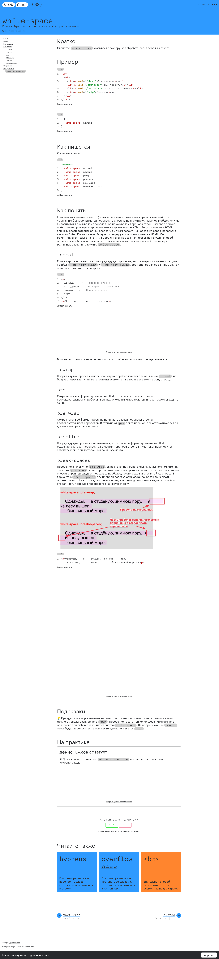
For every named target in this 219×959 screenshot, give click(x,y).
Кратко (6, 38)
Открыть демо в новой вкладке (119, 351)
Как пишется (8, 43)
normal (9, 49)
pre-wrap (10, 57)
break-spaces (11, 62)
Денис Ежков (73, 752)
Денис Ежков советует (15, 71)
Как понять (7, 46)
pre (7, 54)
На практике (8, 68)
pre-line (9, 60)
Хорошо (209, 955)
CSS (35, 4)
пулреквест (135, 831)
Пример (6, 41)
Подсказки (7, 65)
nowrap (9, 51)
